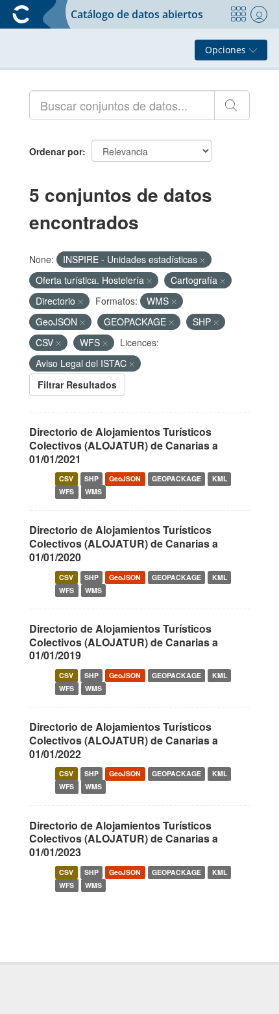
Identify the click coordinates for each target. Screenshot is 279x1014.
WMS (93, 491)
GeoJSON (125, 478)
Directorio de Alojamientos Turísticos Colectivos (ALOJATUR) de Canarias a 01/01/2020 (123, 543)
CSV (66, 478)
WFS (66, 491)
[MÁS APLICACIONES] (238, 14)
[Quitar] (202, 260)
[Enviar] (232, 105)
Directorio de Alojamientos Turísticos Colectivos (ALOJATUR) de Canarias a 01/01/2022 (123, 740)
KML (219, 478)
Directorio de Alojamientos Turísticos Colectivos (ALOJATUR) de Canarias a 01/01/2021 (123, 445)
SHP (91, 478)
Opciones (227, 50)
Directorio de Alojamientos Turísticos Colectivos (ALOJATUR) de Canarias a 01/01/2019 (123, 642)
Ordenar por (55, 151)
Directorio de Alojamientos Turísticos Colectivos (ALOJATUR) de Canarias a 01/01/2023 (123, 839)
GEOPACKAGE (176, 478)
